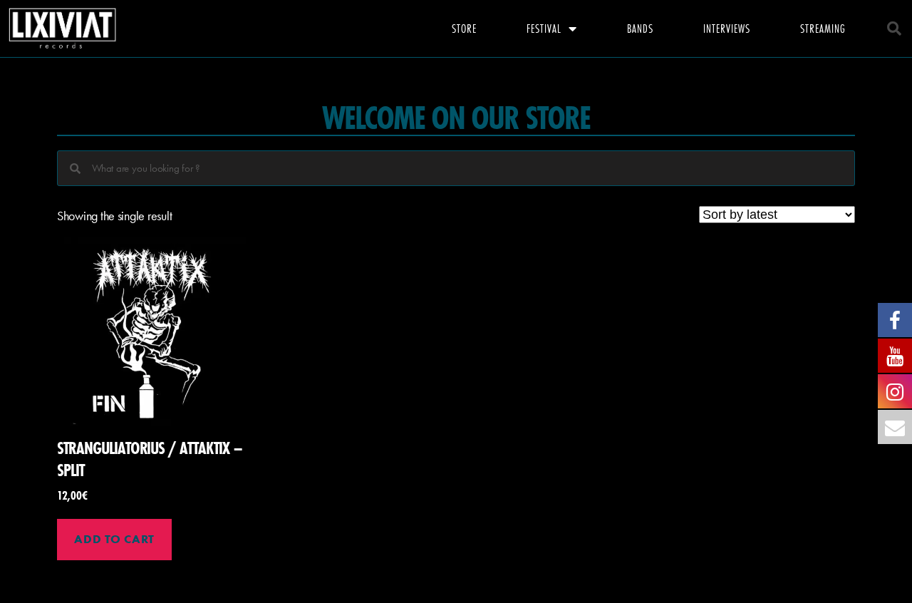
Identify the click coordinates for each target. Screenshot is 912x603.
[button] (894, 28)
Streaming (823, 28)
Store (464, 28)
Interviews (726, 28)
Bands (640, 28)
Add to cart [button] (114, 539)
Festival (544, 28)
